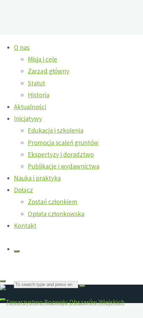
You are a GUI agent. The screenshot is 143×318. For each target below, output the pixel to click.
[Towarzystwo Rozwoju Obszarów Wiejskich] (62, 302)
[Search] (16, 251)
